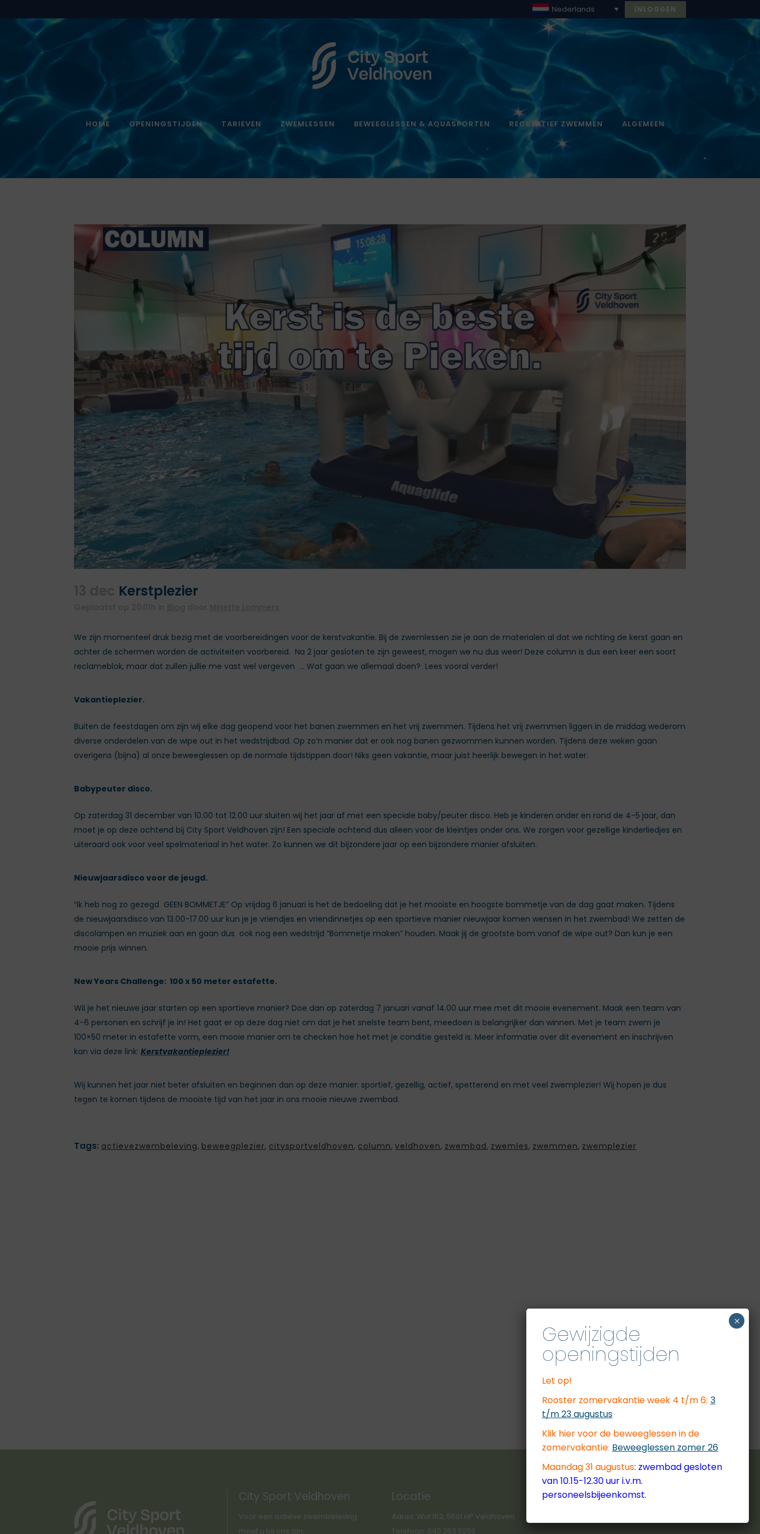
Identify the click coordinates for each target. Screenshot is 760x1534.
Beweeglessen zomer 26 (665, 1447)
